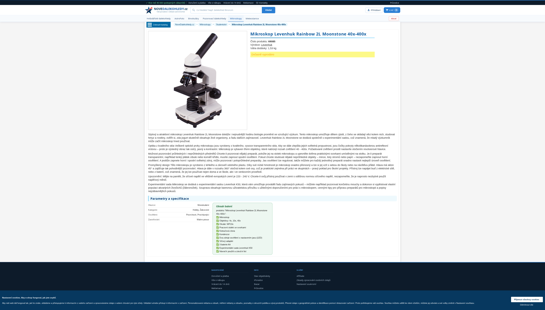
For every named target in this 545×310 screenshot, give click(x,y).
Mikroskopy (236, 18)
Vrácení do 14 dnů (232, 2)
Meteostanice (252, 18)
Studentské (221, 24)
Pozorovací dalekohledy (214, 18)
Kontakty (263, 2)
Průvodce (394, 2)
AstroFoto (179, 18)
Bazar (257, 284)
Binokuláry (193, 18)
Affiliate (300, 276)
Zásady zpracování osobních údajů (313, 280)
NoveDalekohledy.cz (184, 24)
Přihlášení (376, 10)
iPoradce (258, 280)
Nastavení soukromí (306, 284)
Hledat (268, 10)
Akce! (393, 18)
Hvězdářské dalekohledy (159, 18)
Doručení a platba (197, 2)
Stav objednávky (262, 276)
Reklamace (248, 2)
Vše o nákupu (214, 2)
